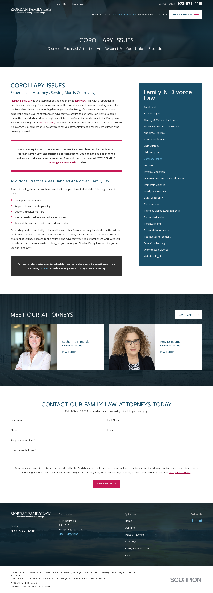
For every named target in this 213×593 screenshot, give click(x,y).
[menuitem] (170, 107)
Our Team (185, 315)
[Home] (31, 11)
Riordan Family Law (22, 100)
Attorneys (130, 541)
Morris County (47, 122)
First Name (17, 419)
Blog (127, 555)
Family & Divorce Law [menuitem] (124, 14)
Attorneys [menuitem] (106, 14)
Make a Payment (134, 534)
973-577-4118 (189, 4)
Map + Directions (68, 533)
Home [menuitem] (95, 14)
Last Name (113, 419)
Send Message (106, 483)
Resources (77, 3)
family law (80, 100)
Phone (14, 429)
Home (128, 520)
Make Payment (182, 14)
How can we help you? (23, 449)
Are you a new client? (23, 440)
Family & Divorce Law (137, 548)
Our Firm (62, 3)
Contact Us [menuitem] (161, 14)
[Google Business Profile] (200, 520)
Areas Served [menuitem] (145, 14)
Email (110, 429)
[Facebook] (192, 520)
